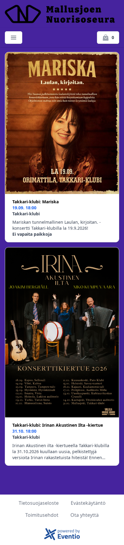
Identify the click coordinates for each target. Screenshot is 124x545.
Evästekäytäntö (88, 503)
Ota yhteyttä (84, 515)
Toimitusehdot (41, 515)
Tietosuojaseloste (39, 503)
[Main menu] (13, 37)
